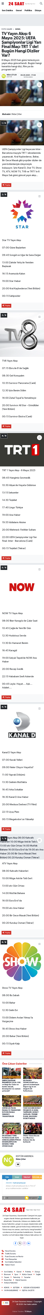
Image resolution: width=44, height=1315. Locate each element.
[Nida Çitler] (8, 1160)
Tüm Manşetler (11, 1259)
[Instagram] (24, 1243)
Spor (16, 1274)
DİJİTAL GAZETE (28, 1290)
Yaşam (6, 1277)
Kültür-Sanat (27, 1274)
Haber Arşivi (10, 1265)
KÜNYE (6, 1288)
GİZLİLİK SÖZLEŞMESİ (31, 1288)
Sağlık (38, 1274)
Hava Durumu (10, 1251)
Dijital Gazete (21, 1280)
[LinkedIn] (29, 1243)
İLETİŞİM (16, 1288)
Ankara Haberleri (10, 1283)
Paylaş (7, 185)
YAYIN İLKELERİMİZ (11, 1290)
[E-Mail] (18, 1164)
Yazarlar (27, 1277)
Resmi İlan (8, 1280)
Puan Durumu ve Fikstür (14, 1256)
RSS (6, 1303)
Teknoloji (16, 1277)
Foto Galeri (7, 29)
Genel (19, 10)
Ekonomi (7, 1274)
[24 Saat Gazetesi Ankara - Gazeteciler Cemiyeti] (21, 4)
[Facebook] (15, 1243)
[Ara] (41, 3)
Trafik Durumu (10, 1254)
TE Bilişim (28, 1311)
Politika (28, 10)
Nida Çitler (21, 1159)
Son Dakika (7, 10)
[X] (20, 1243)
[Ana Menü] (3, 4)
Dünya (38, 10)
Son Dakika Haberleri (13, 1262)
